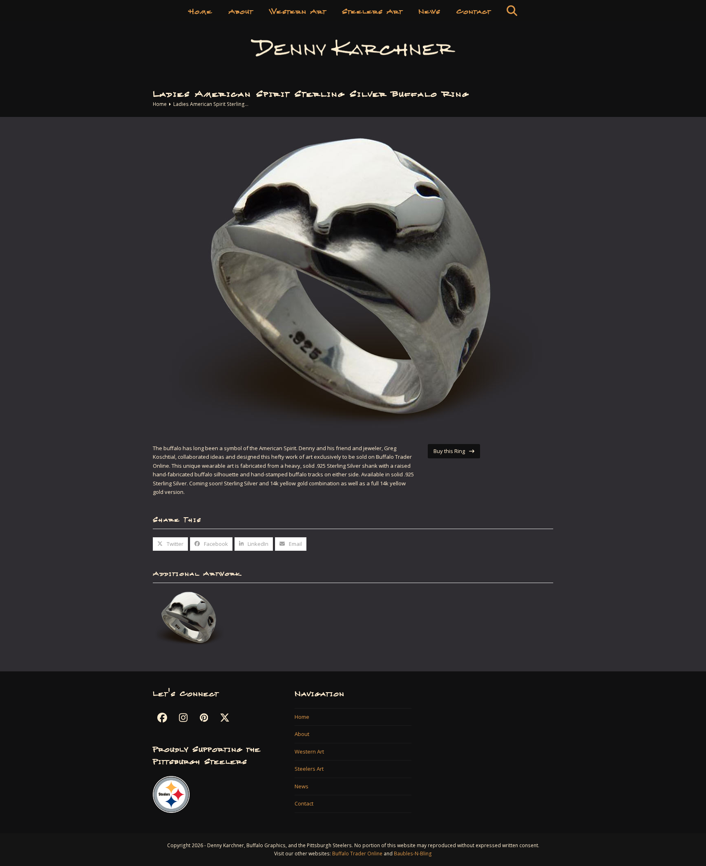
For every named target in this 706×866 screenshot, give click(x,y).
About (302, 734)
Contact (304, 803)
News (301, 786)
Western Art (309, 751)
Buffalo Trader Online (357, 853)
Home (302, 716)
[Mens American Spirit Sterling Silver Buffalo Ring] (189, 618)
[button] (512, 10)
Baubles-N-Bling (413, 853)
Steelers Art (309, 768)
